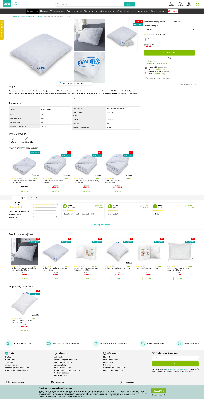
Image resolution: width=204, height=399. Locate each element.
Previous (11, 258)
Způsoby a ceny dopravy (63, 362)
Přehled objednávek (110, 359)
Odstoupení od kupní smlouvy (114, 367)
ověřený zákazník (100, 206)
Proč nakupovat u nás (62, 367)
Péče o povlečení (60, 375)
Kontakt (8, 357)
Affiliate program (11, 365)
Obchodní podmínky (61, 373)
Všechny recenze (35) (102, 225)
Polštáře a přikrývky (28, 16)
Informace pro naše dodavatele (17, 367)
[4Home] (10, 16)
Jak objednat (59, 357)
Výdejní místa (10, 362)
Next (192, 258)
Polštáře (39, 16)
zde (84, 396)
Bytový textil (16, 16)
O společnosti (10, 359)
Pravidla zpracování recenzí (113, 370)
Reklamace (107, 365)
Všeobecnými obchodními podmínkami (177, 369)
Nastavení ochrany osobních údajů (67, 370)
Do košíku (24, 191)
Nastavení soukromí (129, 394)
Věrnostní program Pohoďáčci (65, 359)
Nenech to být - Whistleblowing (16, 370)
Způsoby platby (60, 365)
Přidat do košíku (169, 53)
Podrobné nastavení (158, 395)
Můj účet (106, 357)
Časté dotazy (108, 362)
